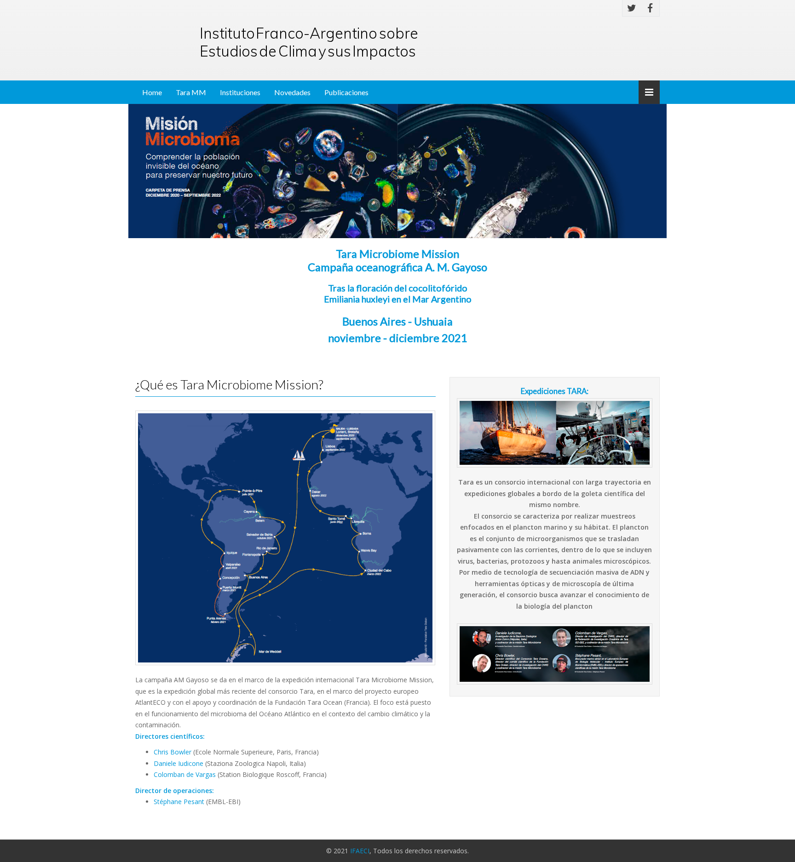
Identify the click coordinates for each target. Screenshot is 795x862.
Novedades (292, 92)
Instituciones (240, 92)
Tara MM (191, 92)
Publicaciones (346, 92)
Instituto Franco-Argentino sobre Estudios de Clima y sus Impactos (309, 42)
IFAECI (359, 850)
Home (152, 92)
